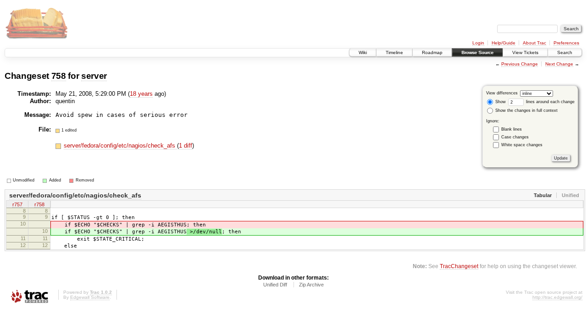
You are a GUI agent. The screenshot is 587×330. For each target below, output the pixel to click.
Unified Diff (275, 284)
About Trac (534, 42)
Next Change (559, 63)
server (94, 76)
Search (564, 52)
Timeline (394, 52)
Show (500, 101)
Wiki (363, 52)
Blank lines (511, 129)
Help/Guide (503, 42)
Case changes (515, 137)
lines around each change (550, 101)
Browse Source (477, 52)
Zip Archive (311, 284)
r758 (39, 204)
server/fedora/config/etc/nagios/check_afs (120, 145)
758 (58, 76)
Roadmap (432, 52)
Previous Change (519, 63)
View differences (502, 93)
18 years (141, 93)
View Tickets (525, 52)
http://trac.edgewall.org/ (557, 297)
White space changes (522, 145)
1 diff (185, 145)
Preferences (566, 42)
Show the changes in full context (526, 110)
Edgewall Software (90, 297)
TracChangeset (459, 266)
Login (478, 42)
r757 (17, 204)
